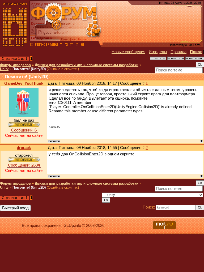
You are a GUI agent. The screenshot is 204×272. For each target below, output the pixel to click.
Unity (4, 69)
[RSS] (82, 45)
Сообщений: (24, 130)
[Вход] (61, 45)
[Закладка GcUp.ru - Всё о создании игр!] (71, 45)
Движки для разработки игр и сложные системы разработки (86, 65)
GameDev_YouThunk (23, 83)
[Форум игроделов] (31, 45)
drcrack (24, 148)
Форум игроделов (15, 65)
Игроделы (158, 52)
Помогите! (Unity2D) (29, 69)
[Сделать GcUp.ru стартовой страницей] (66, 45)
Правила (178, 52)
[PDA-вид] (77, 45)
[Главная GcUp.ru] (15, 45)
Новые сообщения (128, 52)
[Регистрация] (46, 45)
